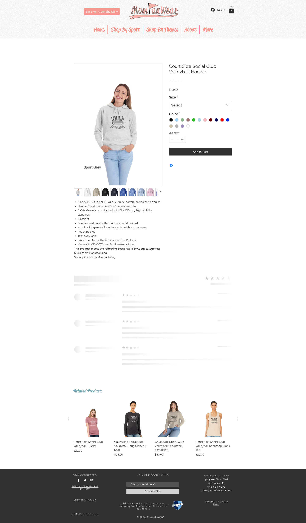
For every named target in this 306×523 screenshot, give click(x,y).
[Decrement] (171, 134)
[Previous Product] (68, 304)
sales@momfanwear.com (216, 376)
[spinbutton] (177, 134)
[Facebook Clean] (78, 365)
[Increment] (182, 134)
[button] (231, 9)
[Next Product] (238, 304)
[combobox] (200, 99)
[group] (153, 314)
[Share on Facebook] (171, 160)
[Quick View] (92, 304)
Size (173, 91)
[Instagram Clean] (91, 365)
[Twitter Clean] (85, 365)
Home (78, 51)
